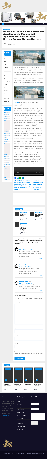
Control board (7, 125)
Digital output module (7, 167)
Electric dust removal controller (23, 215)
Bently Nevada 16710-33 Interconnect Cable (37, 386)
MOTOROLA (6, 84)
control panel (6, 148)
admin (10, 42)
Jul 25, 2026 (23, 218)
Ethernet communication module (7, 178)
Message (33, 412)
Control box (6, 129)
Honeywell (16, 102)
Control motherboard (6, 146)
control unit (6, 154)
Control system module (5, 153)
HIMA (5, 78)
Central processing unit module (6, 117)
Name (16, 328)
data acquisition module (6, 165)
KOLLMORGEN (7, 81)
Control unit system (6, 157)
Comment (17, 302)
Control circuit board (7, 134)
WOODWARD (7, 98)
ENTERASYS (6, 70)
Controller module (6, 140)
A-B (4, 58)
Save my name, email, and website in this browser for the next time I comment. (29, 354)
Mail (32, 407)
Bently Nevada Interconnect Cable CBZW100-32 (28, 386)
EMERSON (6, 67)
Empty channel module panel (6, 176)
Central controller (6, 115)
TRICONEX (6, 96)
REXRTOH (6, 90)
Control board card (7, 127)
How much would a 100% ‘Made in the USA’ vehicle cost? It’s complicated (23, 227)
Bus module (6, 112)
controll (5, 135)
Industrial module (6, 180)
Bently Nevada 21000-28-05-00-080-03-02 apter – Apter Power (18, 386)
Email (16, 335)
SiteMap (26, 456)
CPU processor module (7, 163)
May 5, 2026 (38, 218)
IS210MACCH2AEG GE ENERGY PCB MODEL (8, 386)
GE (4, 75)
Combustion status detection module (6, 121)
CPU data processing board (6, 159)
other (5, 87)
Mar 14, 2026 (23, 232)
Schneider (6, 93)
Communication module (7, 123)
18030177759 (5, 415)
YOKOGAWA (6, 101)
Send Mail (34, 423)
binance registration (23, 264)
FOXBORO (6, 73)
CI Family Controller (6, 119)
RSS (23, 456)
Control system (5, 150)
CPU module (6, 161)
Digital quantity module (5, 169)
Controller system (6, 142)
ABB (5, 61)
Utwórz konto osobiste (24, 248)
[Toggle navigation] (43, 24)
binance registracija (23, 281)
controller (6, 138)
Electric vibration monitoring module (6, 173)
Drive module (6, 171)
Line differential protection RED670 (39, 215)
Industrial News (7, 29)
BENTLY (5, 64)
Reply (40, 258)
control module (5, 144)
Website (16, 343)
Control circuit (7, 131)
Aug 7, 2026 (7, 387)
